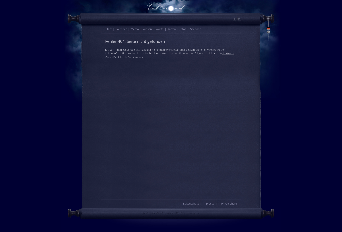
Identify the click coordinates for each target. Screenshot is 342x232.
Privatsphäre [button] (229, 203)
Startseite (228, 53)
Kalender (121, 29)
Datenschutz (191, 203)
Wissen (147, 29)
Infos (183, 29)
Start (109, 29)
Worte (159, 29)
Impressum (210, 203)
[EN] (268, 32)
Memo (135, 29)
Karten (172, 29)
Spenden (195, 29)
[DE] (268, 28)
